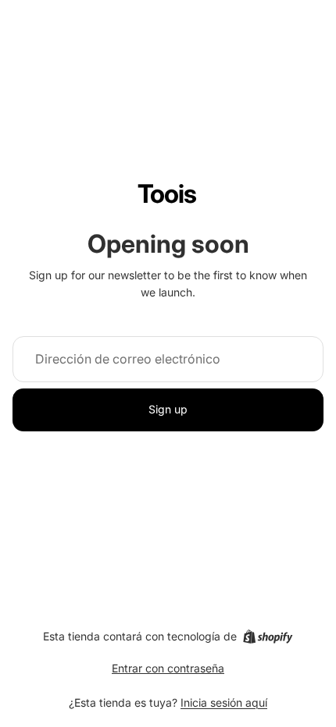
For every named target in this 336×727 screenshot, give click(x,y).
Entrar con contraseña (168, 668)
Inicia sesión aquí (224, 702)
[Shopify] (267, 636)
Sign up (168, 409)
